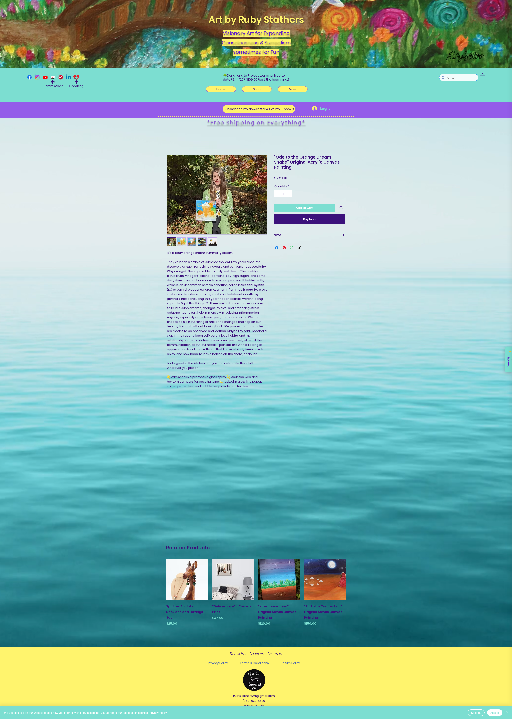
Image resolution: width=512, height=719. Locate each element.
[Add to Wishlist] (341, 209)
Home (172, 141)
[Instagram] (37, 77)
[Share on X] (299, 248)
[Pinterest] (61, 77)
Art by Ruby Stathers (256, 19)
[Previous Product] (160, 579)
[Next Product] (351, 579)
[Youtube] (45, 77)
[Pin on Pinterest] (284, 248)
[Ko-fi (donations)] (53, 77)
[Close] (507, 712)
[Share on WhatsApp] (291, 248)
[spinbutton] (283, 194)
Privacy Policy (158, 713)
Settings (476, 713)
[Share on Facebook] (276, 248)
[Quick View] (187, 580)
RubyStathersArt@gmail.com (254, 696)
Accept (494, 713)
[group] (256, 597)
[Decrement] (277, 194)
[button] (482, 76)
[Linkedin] (68, 77)
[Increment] (289, 194)
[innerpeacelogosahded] (76, 77)
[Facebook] (29, 77)
